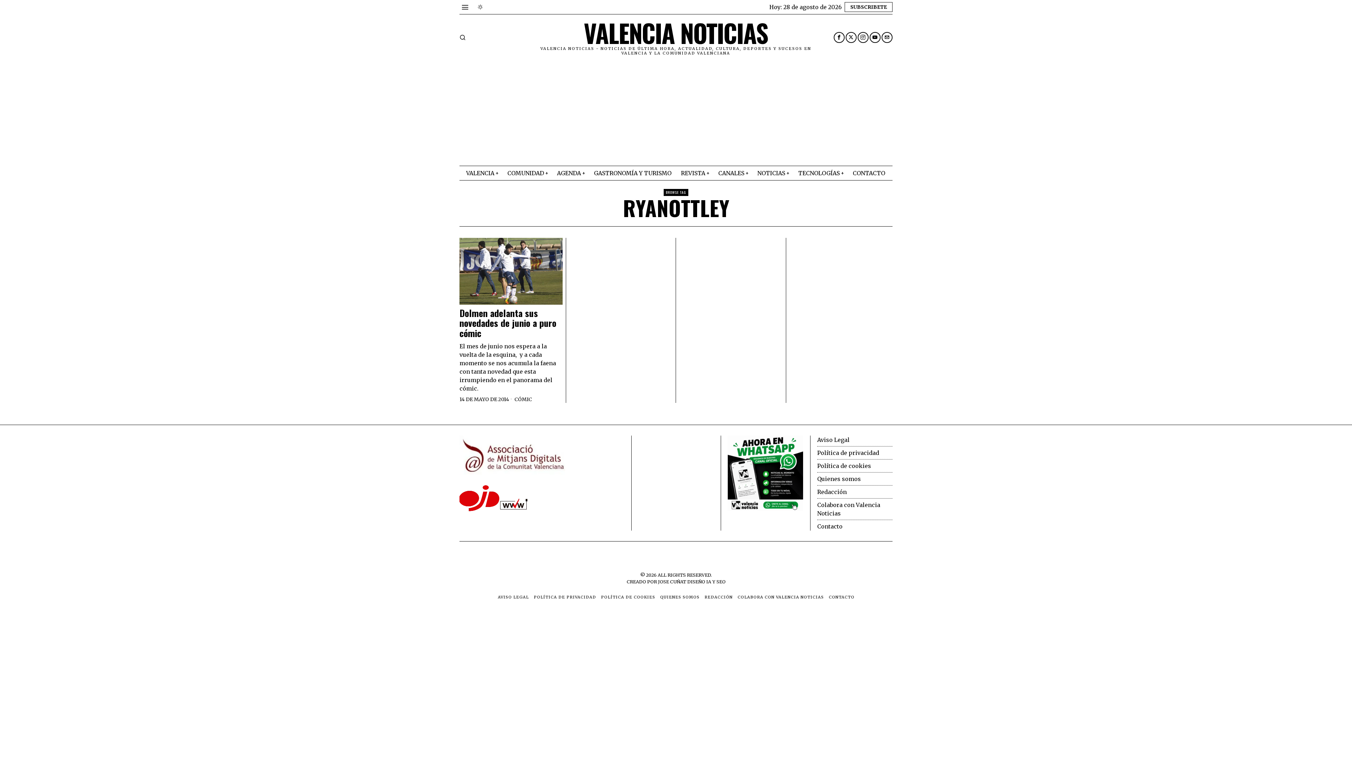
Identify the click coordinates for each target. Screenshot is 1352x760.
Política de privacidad (848, 452)
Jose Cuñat (672, 581)
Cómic (523, 399)
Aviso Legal (833, 439)
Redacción (832, 491)
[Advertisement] (676, 113)
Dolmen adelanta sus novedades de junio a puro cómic (507, 323)
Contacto (830, 526)
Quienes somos (839, 478)
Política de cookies (844, 465)
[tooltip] (839, 37)
